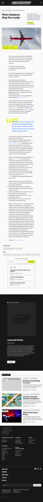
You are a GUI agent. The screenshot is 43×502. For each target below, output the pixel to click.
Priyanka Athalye (19, 273)
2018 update (27, 109)
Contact (4, 477)
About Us (5, 469)
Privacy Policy (4, 497)
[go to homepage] (21, 3)
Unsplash (22, 240)
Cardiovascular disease (19, 254)
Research (29, 254)
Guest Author (36, 254)
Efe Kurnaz (15, 240)
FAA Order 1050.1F (22, 97)
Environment (9, 10)
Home (3, 10)
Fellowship (5, 475)
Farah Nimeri (18, 284)
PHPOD (4, 472)
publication (14, 107)
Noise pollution (8, 254)
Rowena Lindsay (31, 405)
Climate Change (33, 378)
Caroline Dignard (19, 279)
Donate (4, 480)
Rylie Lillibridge (31, 390)
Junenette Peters (31, 24)
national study (16, 159)
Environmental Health (19, 10)
